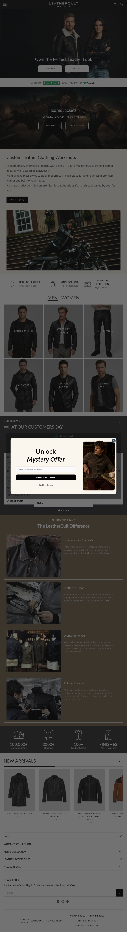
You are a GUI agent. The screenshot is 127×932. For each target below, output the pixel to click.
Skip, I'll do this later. (46, 485)
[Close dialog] (114, 441)
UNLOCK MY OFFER (46, 477)
